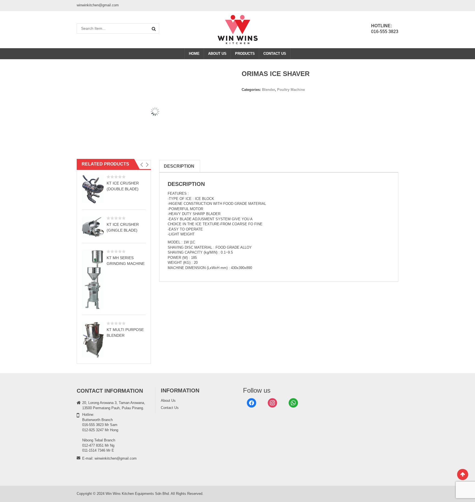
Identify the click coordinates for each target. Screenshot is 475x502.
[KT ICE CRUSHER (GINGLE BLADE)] (93, 226)
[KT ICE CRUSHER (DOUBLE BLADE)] (93, 189)
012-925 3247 (93, 430)
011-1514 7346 (93, 450)
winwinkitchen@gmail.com (116, 458)
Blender (268, 90)
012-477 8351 (93, 445)
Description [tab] (179, 166)
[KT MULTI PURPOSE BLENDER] (93, 339)
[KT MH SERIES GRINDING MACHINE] (93, 279)
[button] (141, 165)
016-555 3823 (384, 31)
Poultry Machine (291, 90)
